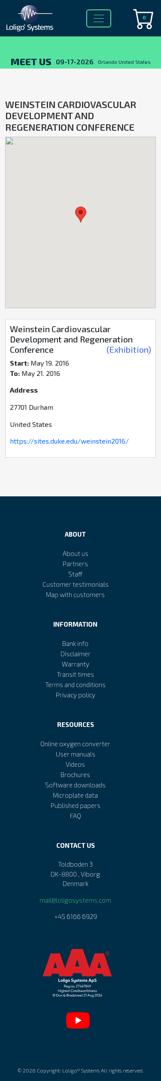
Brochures (75, 774)
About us (75, 553)
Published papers (75, 805)
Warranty (75, 664)
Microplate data (75, 795)
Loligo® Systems (81, 1070)
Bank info (75, 643)
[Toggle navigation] (98, 18)
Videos (75, 764)
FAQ (75, 816)
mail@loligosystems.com (75, 900)
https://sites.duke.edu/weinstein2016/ (69, 441)
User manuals (75, 754)
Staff (75, 574)
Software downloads (75, 785)
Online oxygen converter (75, 744)
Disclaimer (76, 654)
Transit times (75, 674)
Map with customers (75, 594)
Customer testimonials (76, 584)
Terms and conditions (75, 684)
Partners (75, 564)
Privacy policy (75, 695)
